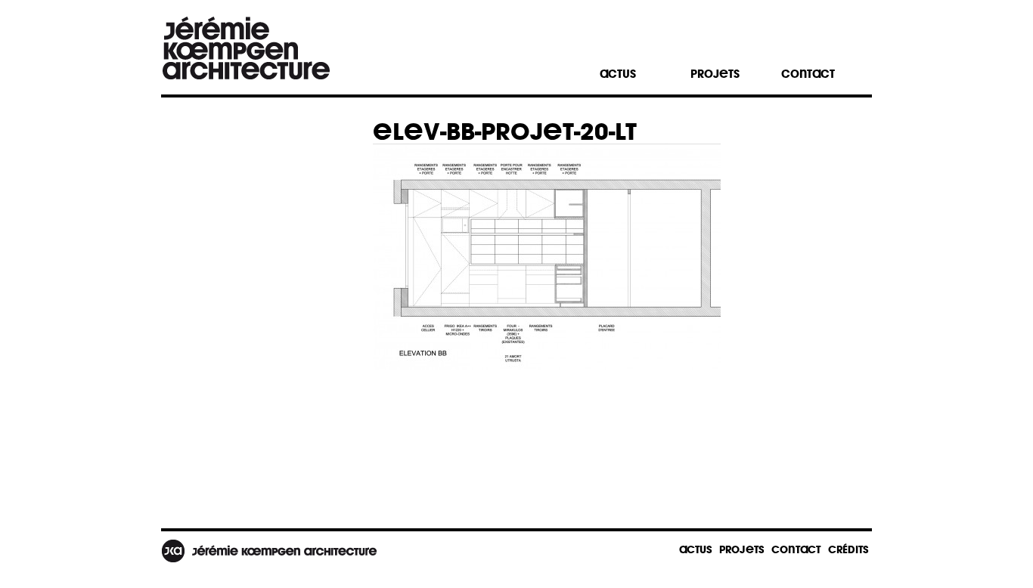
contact (808, 74)
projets (715, 74)
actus (618, 74)
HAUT (817, 552)
